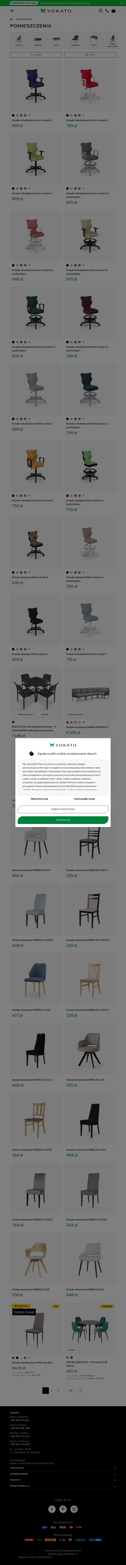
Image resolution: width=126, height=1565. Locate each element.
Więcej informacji (39, 798)
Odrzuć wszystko (63, 809)
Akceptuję (63, 820)
